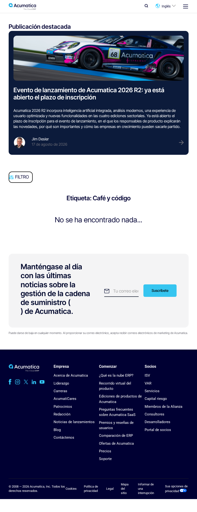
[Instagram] (17, 381)
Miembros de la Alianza (163, 406)
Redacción (62, 414)
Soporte (105, 459)
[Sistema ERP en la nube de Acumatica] (24, 370)
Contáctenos (64, 437)
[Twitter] (26, 381)
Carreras (60, 391)
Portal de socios (158, 430)
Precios (105, 451)
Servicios (152, 391)
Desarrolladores (157, 422)
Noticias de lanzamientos (74, 422)
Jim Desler (40, 139)
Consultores (154, 414)
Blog (57, 430)
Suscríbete (160, 290)
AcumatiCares (65, 399)
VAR (148, 383)
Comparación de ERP (116, 435)
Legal (110, 488)
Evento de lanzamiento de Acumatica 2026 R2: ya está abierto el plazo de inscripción (88, 93)
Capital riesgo (156, 399)
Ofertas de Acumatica (116, 443)
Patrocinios (63, 406)
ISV (147, 375)
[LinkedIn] (34, 381)
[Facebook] (10, 381)
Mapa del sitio (125, 489)
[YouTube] (42, 381)
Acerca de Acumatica (71, 375)
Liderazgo (61, 383)
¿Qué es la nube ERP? (116, 375)
